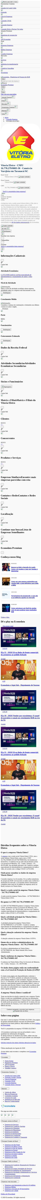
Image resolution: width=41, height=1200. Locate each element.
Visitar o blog (5, 617)
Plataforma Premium (11, 1063)
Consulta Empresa (6, 25)
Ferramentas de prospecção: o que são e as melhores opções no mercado (24, 597)
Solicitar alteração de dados (27, 1043)
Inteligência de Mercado (12, 1099)
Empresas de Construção (12, 1135)
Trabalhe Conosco (10, 1068)
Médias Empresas (6, 50)
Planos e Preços (10, 1066)
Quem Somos (9, 1061)
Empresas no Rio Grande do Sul (15, 1152)
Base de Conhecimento (12, 1101)
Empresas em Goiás (11, 1157)
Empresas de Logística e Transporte (16, 1137)
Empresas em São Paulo (12, 1145)
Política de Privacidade (8, 1194)
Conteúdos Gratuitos (11, 1096)
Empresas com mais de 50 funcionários (17, 1189)
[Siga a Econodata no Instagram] (2, 1117)
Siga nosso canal (7, 626)
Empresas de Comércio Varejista (15, 1126)
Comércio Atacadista (7, 68)
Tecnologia (4, 72)
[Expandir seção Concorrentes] (2, 446)
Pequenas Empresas (7, 45)
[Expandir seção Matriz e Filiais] (2, 407)
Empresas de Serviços (12, 1124)
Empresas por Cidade (11, 1190)
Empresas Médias (10, 1187)
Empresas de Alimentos (12, 1128)
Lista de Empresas (6, 16)
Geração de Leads (10, 1098)
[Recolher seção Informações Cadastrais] (2, 260)
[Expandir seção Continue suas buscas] (2, 537)
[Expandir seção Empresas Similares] (2, 484)
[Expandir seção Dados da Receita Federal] (2, 352)
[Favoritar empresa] (2, 233)
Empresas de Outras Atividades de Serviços (18, 1168)
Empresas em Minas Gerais (13, 1146)
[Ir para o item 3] (5, 726)
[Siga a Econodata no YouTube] (13, 1117)
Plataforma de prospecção (9, 35)
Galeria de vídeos (10, 1092)
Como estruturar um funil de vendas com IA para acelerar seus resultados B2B (24, 610)
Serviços (3, 60)
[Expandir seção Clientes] (2, 427)
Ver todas (20, 29)
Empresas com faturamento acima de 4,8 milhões (20, 1185)
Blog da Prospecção (11, 1094)
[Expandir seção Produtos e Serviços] (2, 466)
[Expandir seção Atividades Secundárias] (2, 370)
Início (6, 117)
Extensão (4, 12)
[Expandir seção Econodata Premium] (2, 552)
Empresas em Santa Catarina (14, 1154)
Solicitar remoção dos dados (10, 1043)
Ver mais (4, 228)
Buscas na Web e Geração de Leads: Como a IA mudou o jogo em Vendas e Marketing (24, 569)
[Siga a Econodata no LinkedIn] (6, 1117)
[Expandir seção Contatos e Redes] (2, 503)
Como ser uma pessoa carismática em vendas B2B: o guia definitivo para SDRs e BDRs (24, 583)
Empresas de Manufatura (12, 1130)
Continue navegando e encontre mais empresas (20, 1009)
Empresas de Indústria (12, 1132)
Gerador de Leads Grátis (8, 8)
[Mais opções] (2, 248)
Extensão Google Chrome (13, 1077)
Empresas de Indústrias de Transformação (18, 1170)
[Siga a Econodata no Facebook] (10, 1117)
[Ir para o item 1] (1, 726)
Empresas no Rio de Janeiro (13, 1148)
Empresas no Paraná (11, 1150)
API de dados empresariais (20, 222)
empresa (4, 856)
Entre (3, 79)
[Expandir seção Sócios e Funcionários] (2, 389)
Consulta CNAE (6, 21)
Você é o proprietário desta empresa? (14, 191)
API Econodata (5, 39)
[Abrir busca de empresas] (3, 89)
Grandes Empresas (7, 54)
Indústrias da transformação (9, 64)
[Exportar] (2, 242)
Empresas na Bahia (11, 1155)
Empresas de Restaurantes (13, 1133)
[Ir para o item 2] (3, 726)
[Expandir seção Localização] (2, 518)
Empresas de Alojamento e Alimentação (17, 1176)
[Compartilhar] (2, 238)
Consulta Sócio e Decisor (9, 29)
